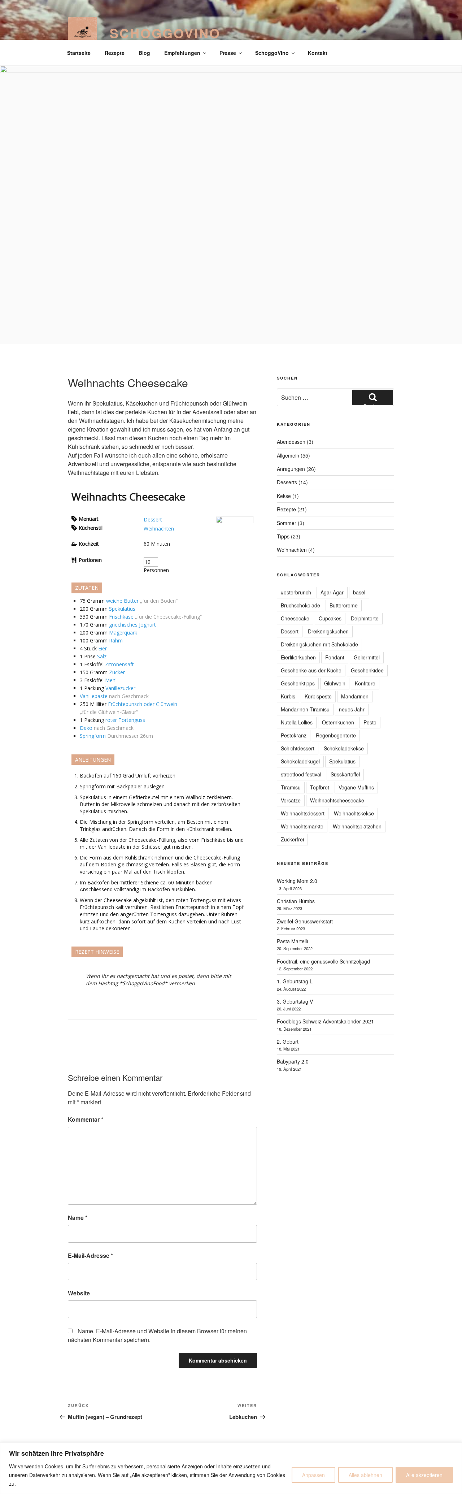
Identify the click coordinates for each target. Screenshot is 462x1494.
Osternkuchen (338, 722)
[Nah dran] (454, 1448)
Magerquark (123, 632)
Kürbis (288, 696)
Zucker (117, 672)
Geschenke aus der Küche (311, 670)
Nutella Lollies (297, 722)
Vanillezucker (120, 688)
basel (359, 592)
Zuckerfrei (292, 839)
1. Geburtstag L (295, 981)
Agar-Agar (332, 592)
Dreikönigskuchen (328, 631)
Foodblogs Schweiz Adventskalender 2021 (325, 1021)
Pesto (369, 722)
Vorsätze (291, 800)
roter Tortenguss (125, 719)
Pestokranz (293, 735)
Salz (101, 656)
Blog (144, 52)
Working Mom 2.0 (297, 880)
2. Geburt (287, 1041)
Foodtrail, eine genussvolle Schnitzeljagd (323, 961)
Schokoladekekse (344, 748)
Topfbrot (319, 787)
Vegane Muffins (356, 787)
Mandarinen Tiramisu (305, 709)
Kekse (284, 495)
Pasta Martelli (292, 941)
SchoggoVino (165, 32)
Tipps (283, 536)
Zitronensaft (119, 664)
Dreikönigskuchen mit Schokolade (319, 644)
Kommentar (85, 1119)
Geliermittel (367, 657)
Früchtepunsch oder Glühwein (142, 704)
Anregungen (291, 468)
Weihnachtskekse (354, 813)
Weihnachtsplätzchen (357, 826)
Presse (227, 52)
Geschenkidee (367, 670)
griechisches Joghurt (132, 624)
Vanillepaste (94, 696)
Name (77, 1217)
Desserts (287, 482)
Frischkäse (121, 616)
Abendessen (291, 441)
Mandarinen (355, 696)
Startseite (79, 52)
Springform (93, 735)
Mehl (111, 680)
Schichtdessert (297, 748)
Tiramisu (291, 787)
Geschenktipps (298, 683)
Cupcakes (330, 618)
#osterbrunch (296, 592)
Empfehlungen (182, 52)
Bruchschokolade (300, 605)
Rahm (116, 640)
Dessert (153, 519)
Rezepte (115, 52)
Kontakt (317, 52)
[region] (231, 1468)
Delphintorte (365, 618)
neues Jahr (352, 709)
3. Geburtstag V (295, 1001)
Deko (86, 727)
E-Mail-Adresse (90, 1255)
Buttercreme (344, 605)
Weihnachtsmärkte (302, 826)
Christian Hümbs (296, 901)
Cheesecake (295, 618)
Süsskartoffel (345, 774)
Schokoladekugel (300, 761)
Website (79, 1293)
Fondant (334, 657)
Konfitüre (365, 683)
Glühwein (334, 683)
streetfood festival (301, 774)
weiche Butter (122, 600)
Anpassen (313, 1474)
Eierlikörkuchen (298, 657)
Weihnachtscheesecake (337, 800)
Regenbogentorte (336, 735)
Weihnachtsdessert (302, 813)
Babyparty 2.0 (293, 1061)
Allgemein (288, 455)
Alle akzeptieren (424, 1474)
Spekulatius (122, 608)
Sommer (286, 523)
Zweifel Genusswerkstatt (305, 921)
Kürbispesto (318, 696)
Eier (102, 648)
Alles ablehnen (365, 1474)
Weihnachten (159, 528)
